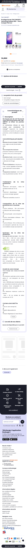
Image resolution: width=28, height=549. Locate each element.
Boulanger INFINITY (7, 486)
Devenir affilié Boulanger (8, 522)
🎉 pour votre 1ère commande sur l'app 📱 (13, 2)
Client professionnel (7, 484)
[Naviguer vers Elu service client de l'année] (13, 532)
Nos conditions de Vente (8, 491)
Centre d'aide (5, 456)
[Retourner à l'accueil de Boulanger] (6, 5)
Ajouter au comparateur (14, 69)
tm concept (20, 63)
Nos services (5, 475)
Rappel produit (6, 511)
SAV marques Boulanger (8, 479)
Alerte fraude (5, 513)
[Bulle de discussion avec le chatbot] (23, 540)
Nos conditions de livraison (9, 453)
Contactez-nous (6, 448)
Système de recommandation (10, 501)
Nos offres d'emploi (7, 518)
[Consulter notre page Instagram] (22, 426)
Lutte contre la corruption (9, 505)
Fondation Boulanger (7, 482)
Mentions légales (6, 495)
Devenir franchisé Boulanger (9, 520)
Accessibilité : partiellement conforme (12, 507)
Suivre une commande (8, 451)
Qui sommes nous (7, 470)
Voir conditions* (13, 410)
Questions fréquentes (8, 449)
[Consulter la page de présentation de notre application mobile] (5, 439)
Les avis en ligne (6, 503)
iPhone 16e (6, 372)
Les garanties (5, 493)
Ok (22, 422)
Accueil (3, 13)
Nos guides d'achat (7, 455)
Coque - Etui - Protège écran (12, 13)
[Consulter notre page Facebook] (17, 426)
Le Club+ (13, 61)
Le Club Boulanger (7, 480)
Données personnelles (8, 496)
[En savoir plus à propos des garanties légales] (19, 90)
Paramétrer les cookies (8, 498)
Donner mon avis (13, 328)
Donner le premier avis (13, 25)
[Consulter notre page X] (20, 426)
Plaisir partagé (6, 472)
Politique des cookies (7, 500)
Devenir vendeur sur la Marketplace (11, 525)
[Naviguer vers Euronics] (13, 528)
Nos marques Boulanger (8, 477)
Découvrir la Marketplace (8, 524)
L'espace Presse (6, 474)
